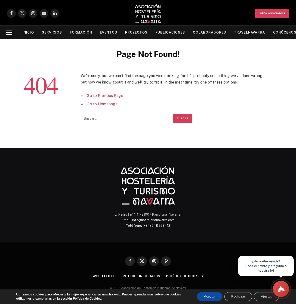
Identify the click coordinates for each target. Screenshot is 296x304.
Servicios (52, 32)
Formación (81, 32)
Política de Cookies (87, 298)
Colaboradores (209, 32)
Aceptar (210, 296)
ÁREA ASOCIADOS (272, 13)
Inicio (28, 32)
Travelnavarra (249, 32)
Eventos (108, 32)
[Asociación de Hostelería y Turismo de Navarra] (148, 13)
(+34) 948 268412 (156, 225)
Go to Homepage (102, 104)
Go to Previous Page (105, 95)
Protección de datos (140, 276)
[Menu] (9, 32)
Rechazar (238, 296)
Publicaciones (170, 32)
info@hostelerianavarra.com (153, 220)
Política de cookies (184, 276)
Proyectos (136, 32)
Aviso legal (104, 276)
